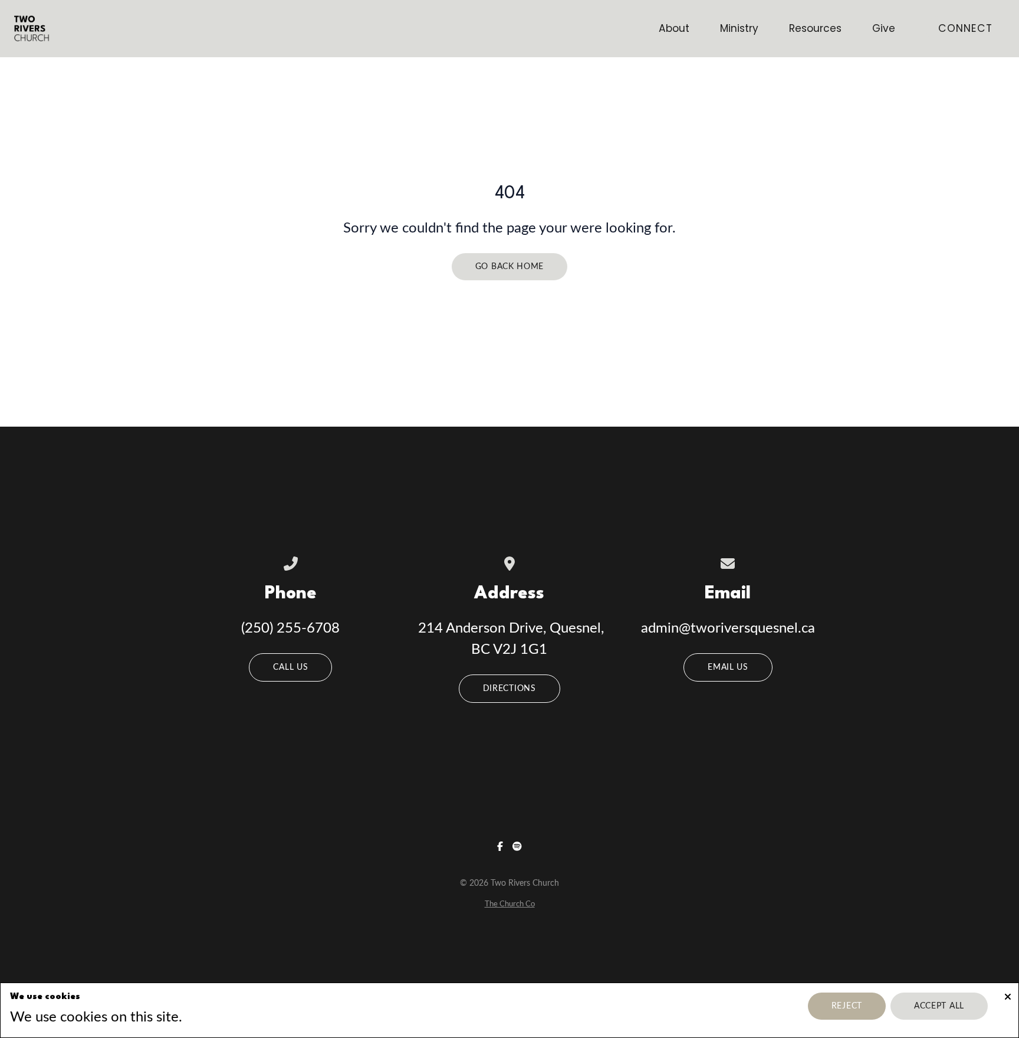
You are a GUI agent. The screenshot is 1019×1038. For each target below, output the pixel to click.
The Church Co (510, 904)
